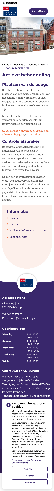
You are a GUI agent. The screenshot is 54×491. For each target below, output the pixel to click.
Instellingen (29, 469)
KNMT (26, 395)
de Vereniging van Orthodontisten (22, 130)
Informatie (18, 64)
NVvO (43, 384)
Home (5, 64)
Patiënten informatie (22, 230)
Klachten (15, 224)
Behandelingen (37, 64)
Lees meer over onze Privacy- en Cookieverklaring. (27, 461)
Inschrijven (38, 11)
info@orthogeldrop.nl (24, 318)
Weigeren (29, 475)
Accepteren (30, 482)
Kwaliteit (15, 218)
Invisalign (35, 134)
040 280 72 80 (14, 314)
